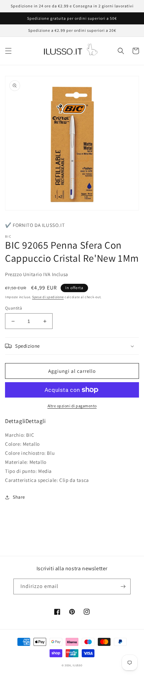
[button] (8, 51)
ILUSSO (77, 665)
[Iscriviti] (123, 586)
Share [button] (19, 497)
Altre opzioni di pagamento (72, 405)
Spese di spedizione (48, 297)
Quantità (13, 308)
